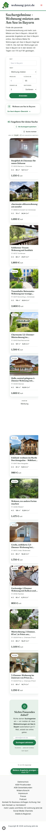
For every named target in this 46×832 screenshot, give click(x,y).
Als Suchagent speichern (27, 127)
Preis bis (13, 76)
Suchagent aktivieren (24, 742)
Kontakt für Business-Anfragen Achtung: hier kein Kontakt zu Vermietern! (21, 803)
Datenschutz (23, 782)
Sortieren (27, 85)
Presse (23, 796)
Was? (11, 68)
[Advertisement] (25, 418)
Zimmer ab (13, 85)
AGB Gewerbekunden (23, 788)
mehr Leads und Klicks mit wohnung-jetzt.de (23, 808)
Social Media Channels (23, 811)
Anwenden (23, 96)
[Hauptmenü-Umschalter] (41, 5)
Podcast (23, 799)
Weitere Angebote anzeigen (25, 771)
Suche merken (31, 131)
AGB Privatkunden (23, 785)
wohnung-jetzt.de (23, 5)
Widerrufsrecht (23, 790)
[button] (4, 828)
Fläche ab (27, 76)
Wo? (11, 59)
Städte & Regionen (23, 814)
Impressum (23, 793)
